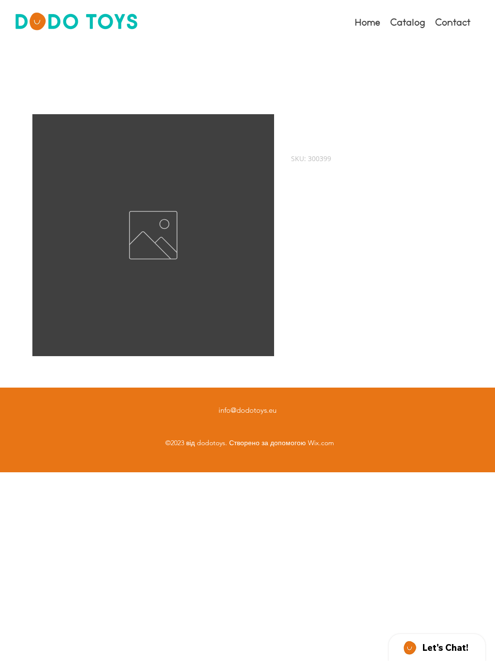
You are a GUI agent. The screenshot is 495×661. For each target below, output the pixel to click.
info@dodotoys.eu (247, 410)
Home (43, 79)
